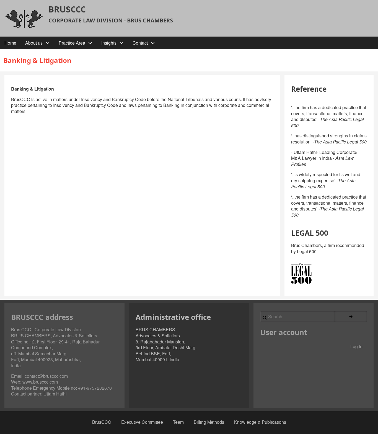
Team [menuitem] (178, 422)
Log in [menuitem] (356, 346)
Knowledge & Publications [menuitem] (260, 422)
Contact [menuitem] (140, 43)
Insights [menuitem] (108, 43)
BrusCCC (67, 9)
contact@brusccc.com (46, 376)
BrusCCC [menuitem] (101, 422)
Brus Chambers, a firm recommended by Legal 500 (327, 248)
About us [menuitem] (34, 43)
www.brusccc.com (40, 382)
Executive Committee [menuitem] (142, 422)
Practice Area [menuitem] (72, 43)
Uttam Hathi (55, 394)
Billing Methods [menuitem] (209, 422)
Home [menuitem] (10, 43)
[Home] (24, 19)
